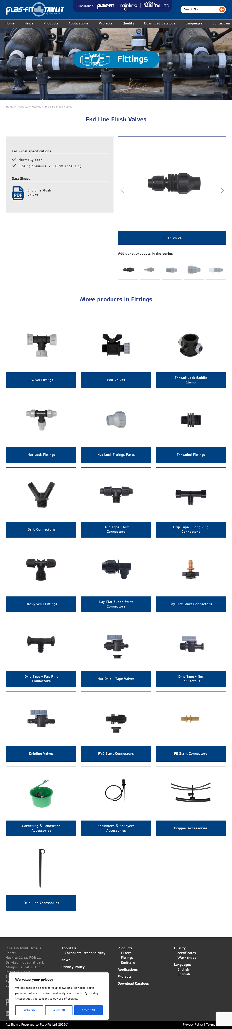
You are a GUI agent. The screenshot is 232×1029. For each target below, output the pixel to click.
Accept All (88, 1010)
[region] (59, 996)
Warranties (186, 957)
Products (125, 948)
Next (222, 190)
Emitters (128, 962)
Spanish (183, 974)
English (183, 969)
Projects (105, 23)
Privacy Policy (73, 967)
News (28, 23)
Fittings (127, 957)
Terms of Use (216, 1025)
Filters (126, 953)
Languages (194, 23)
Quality (128, 23)
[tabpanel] (172, 190)
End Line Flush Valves (39, 192)
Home (9, 23)
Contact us (221, 23)
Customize (29, 1010)
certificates (186, 953)
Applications (78, 23)
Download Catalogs (159, 23)
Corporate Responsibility (85, 953)
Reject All (59, 1010)
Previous (122, 190)
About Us (68, 948)
